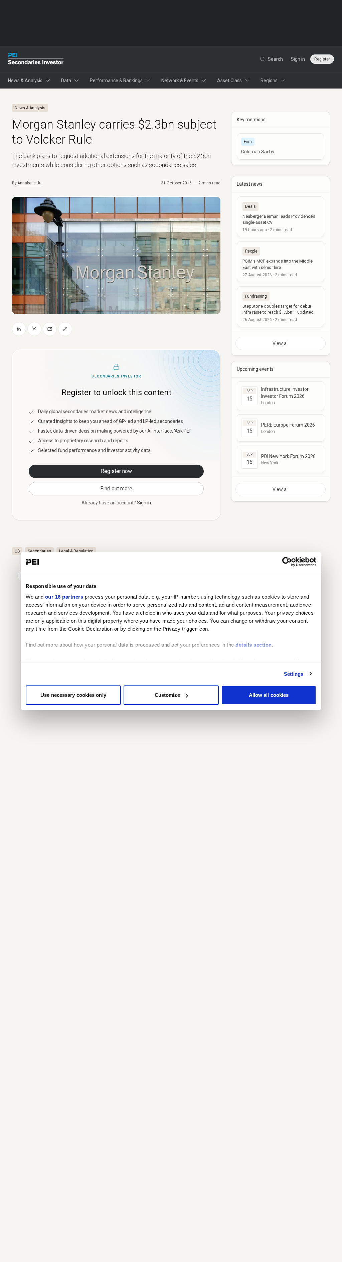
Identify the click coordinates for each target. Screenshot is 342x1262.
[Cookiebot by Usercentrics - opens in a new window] (287, 562)
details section (253, 645)
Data (66, 80)
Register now (116, 471)
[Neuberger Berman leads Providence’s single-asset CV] (280, 217)
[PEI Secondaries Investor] (36, 59)
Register (322, 59)
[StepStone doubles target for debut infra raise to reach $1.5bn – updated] (280, 307)
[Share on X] (34, 329)
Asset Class (229, 80)
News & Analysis (25, 80)
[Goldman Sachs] (280, 146)
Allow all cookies (269, 695)
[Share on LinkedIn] (19, 329)
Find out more (116, 488)
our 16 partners (64, 597)
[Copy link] (65, 329)
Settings (294, 674)
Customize (167, 695)
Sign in (298, 59)
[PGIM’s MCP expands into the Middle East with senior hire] (280, 262)
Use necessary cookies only (73, 695)
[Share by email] (50, 329)
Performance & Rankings (116, 80)
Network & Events (179, 80)
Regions (269, 80)
